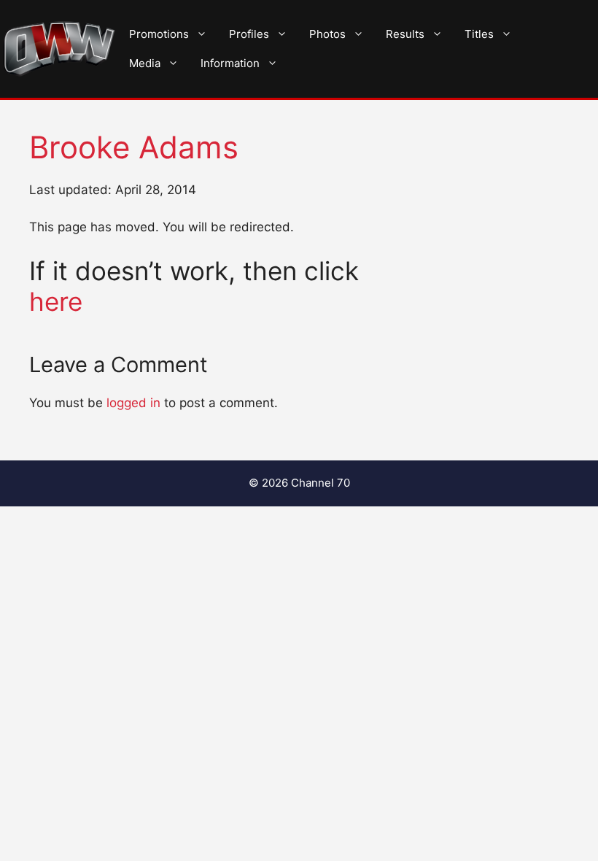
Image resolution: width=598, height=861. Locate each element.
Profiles (249, 34)
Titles (479, 34)
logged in (133, 402)
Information (230, 63)
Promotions (159, 34)
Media (144, 63)
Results (405, 34)
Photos (327, 34)
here (55, 301)
